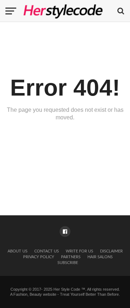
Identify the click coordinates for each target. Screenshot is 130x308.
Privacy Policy (38, 257)
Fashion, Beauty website (34, 294)
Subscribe (67, 263)
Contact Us (46, 251)
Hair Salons (100, 257)
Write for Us (79, 251)
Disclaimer (111, 251)
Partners (71, 257)
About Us (17, 251)
